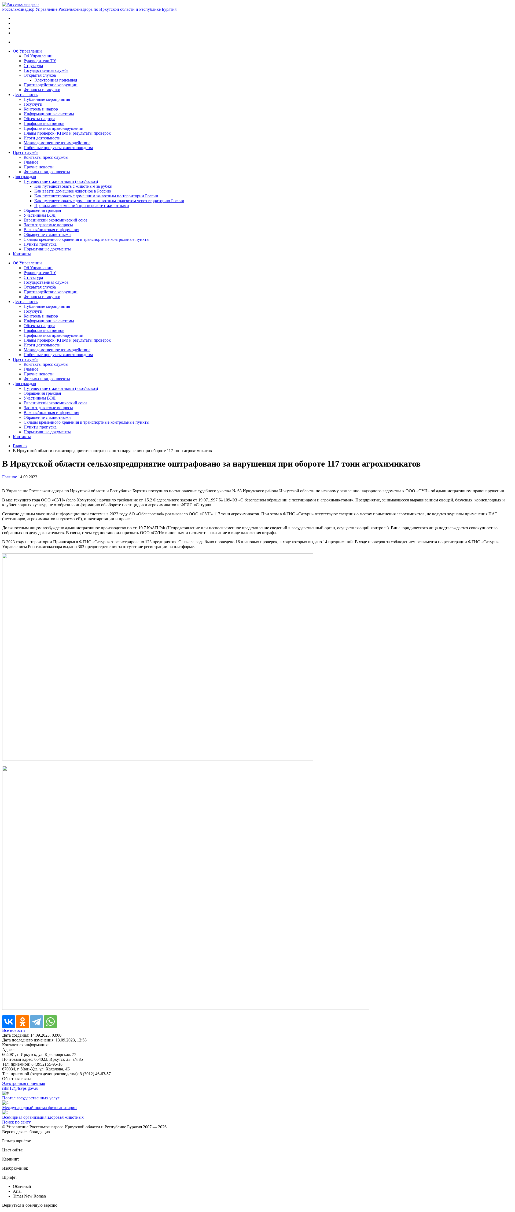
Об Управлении (27, 51)
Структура (33, 65)
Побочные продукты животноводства (58, 147)
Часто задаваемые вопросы (48, 225)
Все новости (13, 1030)
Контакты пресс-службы (46, 157)
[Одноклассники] (22, 1021)
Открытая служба (40, 75)
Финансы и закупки (42, 89)
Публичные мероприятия (47, 99)
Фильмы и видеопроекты (47, 171)
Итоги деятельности (42, 138)
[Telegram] (36, 1021)
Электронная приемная (55, 80)
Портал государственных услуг (31, 1098)
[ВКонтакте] (8, 1021)
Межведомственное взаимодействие (57, 143)
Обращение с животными (47, 234)
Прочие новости (39, 167)
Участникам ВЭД (40, 215)
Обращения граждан (42, 210)
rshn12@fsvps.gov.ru (20, 1088)
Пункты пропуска (40, 244)
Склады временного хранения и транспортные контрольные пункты (86, 239)
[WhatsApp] (50, 1021)
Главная (20, 446)
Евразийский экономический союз (55, 220)
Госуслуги (33, 104)
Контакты (22, 254)
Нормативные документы (47, 249)
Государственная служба (46, 70)
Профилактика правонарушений (53, 128)
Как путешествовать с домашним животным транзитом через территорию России (109, 200)
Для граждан (24, 176)
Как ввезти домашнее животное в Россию (72, 191)
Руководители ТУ (40, 60)
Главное (31, 162)
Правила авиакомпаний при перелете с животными (81, 205)
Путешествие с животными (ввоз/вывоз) (61, 181)
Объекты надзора (39, 118)
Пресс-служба (25, 152)
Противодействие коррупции (51, 85)
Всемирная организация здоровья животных (43, 1117)
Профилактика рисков (44, 123)
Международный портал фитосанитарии (39, 1107)
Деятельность (25, 94)
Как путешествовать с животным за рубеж (73, 186)
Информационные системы (49, 114)
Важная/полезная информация (51, 229)
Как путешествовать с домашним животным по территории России (96, 196)
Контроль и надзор (41, 109)
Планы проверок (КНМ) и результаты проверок (67, 133)
